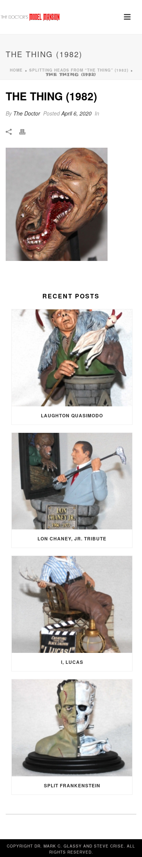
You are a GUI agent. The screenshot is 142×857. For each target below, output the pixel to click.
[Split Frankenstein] (72, 727)
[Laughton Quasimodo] (72, 357)
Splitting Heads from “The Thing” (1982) (78, 70)
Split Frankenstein (72, 785)
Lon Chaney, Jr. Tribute (71, 538)
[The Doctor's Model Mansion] (30, 17)
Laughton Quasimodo (72, 415)
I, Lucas (72, 662)
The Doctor (26, 113)
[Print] (26, 131)
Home (16, 70)
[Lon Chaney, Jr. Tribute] (72, 481)
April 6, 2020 (76, 113)
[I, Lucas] (72, 604)
